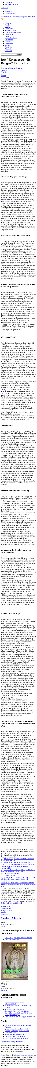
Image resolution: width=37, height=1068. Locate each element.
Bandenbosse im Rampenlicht (14, 1002)
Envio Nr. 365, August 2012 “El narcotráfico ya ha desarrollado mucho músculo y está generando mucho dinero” (18, 884)
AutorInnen (8, 11)
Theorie (7, 45)
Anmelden (8, 2)
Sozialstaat (8, 51)
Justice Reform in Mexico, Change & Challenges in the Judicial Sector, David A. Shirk (18, 871)
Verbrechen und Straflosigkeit (14, 1009)
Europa (7, 27)
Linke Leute (9, 43)
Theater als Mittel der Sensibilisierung (17, 1011)
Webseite (4, 926)
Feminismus (9, 29)
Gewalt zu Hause (10, 1032)
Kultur (7, 36)
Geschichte (8, 47)
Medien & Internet (11, 38)
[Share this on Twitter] (12, 68)
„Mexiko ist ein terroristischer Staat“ (16, 1029)
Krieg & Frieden (10, 30)
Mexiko (3, 912)
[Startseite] (4, 8)
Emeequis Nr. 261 (9, 875)
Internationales (9, 34)
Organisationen (10, 13)
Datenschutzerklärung (8, 1041)
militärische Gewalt (7, 910)
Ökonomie (8, 23)
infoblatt (3, 76)
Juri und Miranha (10, 1004)
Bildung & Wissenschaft (13, 32)
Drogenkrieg (5, 914)
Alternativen (9, 49)
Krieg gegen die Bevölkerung (14, 1034)
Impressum (19, 1041)
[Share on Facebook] (5, 68)
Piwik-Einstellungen (11, 4)
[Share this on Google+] (19, 68)
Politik (7, 25)
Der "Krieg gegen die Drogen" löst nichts (18, 938)
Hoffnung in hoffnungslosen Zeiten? (17, 1031)
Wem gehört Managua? (12, 939)
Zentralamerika (6, 908)
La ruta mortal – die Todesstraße (15, 1036)
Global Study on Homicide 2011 (11, 903)
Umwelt (7, 41)
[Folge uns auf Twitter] (27, 17)
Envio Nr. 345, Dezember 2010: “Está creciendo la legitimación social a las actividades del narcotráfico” (18, 879)
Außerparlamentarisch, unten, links (16, 1038)
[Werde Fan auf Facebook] (10, 17)
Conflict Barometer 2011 (12, 873)
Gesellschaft (9, 40)
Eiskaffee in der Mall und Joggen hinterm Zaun (20, 1016)
